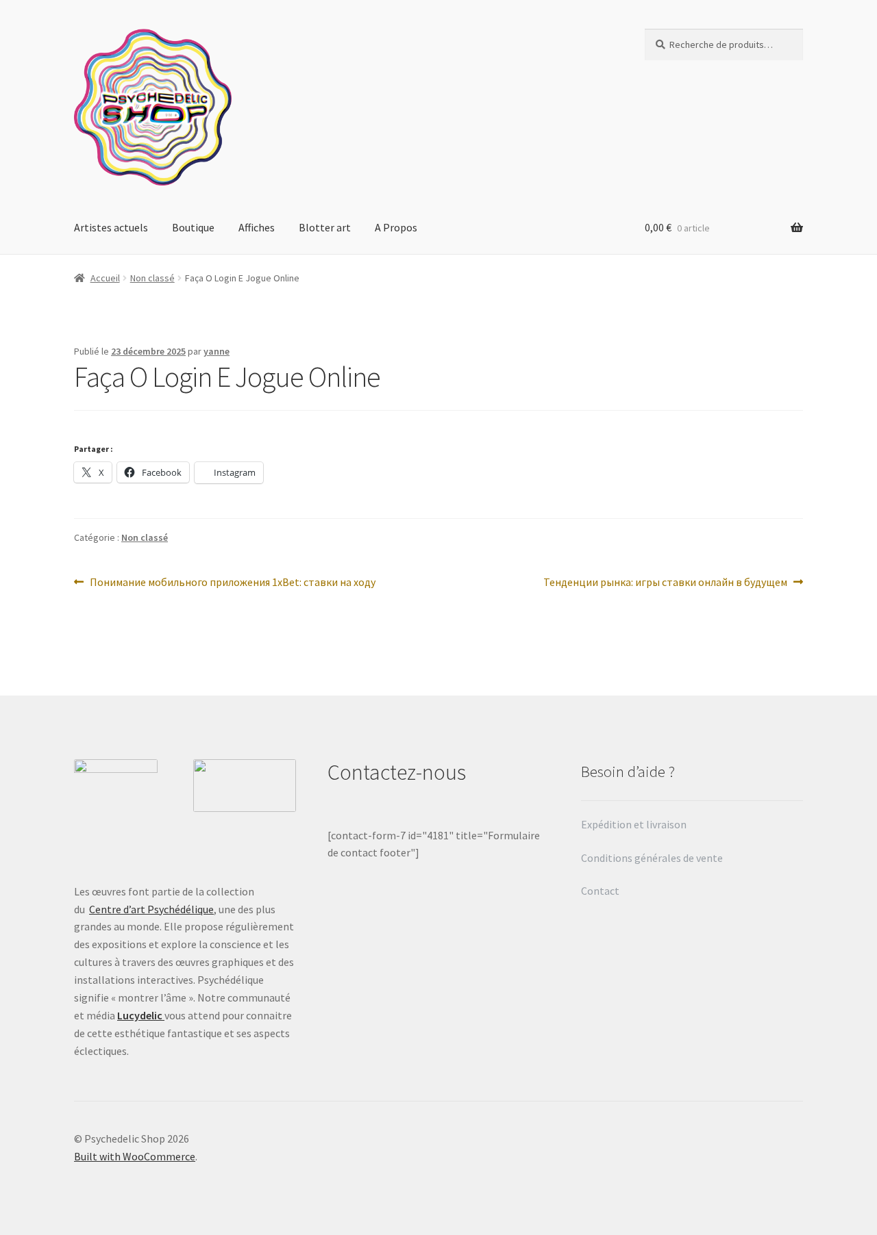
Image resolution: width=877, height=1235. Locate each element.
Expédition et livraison (635, 824)
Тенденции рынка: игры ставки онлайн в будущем (665, 582)
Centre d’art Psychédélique (151, 909)
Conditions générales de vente (652, 858)
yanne (216, 351)
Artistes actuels (111, 227)
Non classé (152, 278)
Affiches (256, 227)
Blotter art (325, 227)
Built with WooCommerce (134, 1156)
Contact (601, 890)
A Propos (396, 227)
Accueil (105, 278)
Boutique (193, 227)
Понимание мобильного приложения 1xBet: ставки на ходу (232, 582)
